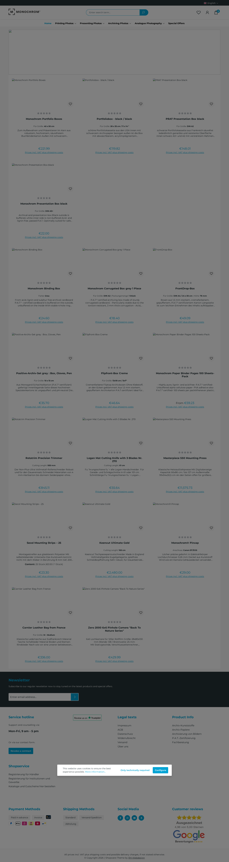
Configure (160, 770)
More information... (95, 771)
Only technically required (135, 770)
